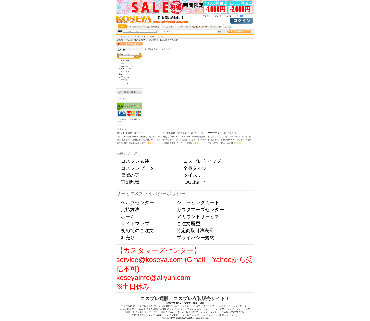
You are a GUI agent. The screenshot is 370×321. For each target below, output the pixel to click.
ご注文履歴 (239, 16)
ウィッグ (122, 63)
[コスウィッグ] (144, 40)
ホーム (128, 216)
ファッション (124, 80)
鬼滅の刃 (130, 175)
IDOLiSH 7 (194, 182)
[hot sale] (176, 40)
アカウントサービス (211, 16)
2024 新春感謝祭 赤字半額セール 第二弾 (182, 133)
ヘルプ (227, 16)
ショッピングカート (198, 202)
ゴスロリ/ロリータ (126, 66)
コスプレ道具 (124, 72)
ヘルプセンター (137, 202)
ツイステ (192, 175)
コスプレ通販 (171, 315)
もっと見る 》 (123, 98)
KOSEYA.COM (186, 318)
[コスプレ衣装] (122, 40)
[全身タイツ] (167, 40)
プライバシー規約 (195, 237)
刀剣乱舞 (130, 182)
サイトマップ (135, 223)
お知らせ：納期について (129, 133)
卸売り (128, 237)
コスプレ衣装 (124, 61)
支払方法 (130, 209)
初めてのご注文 (137, 230)
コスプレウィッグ (202, 161)
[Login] (241, 23)
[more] (150, 143)
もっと (129, 83)
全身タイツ (123, 74)
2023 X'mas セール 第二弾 (222, 133)
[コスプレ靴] (156, 40)
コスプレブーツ (125, 69)
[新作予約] (133, 40)
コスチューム (124, 77)
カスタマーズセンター (200, 209)
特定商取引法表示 (195, 230)
